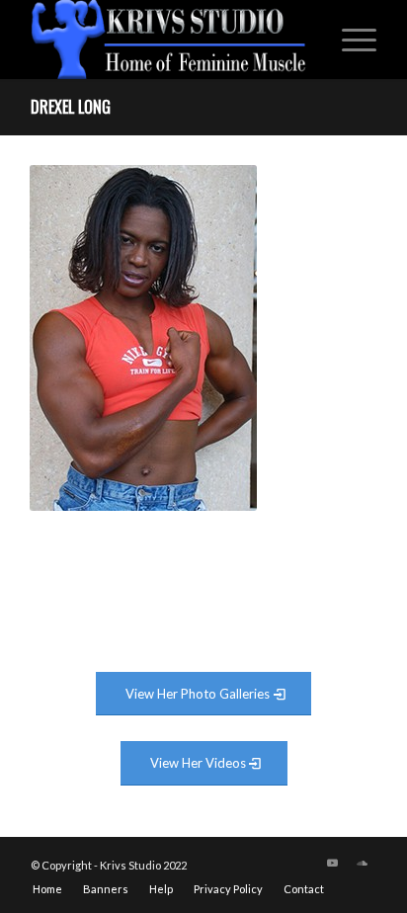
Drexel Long (71, 107)
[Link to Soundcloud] (361, 862)
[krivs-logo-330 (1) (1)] (169, 39)
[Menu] (349, 39)
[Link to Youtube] (332, 862)
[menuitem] (349, 39)
